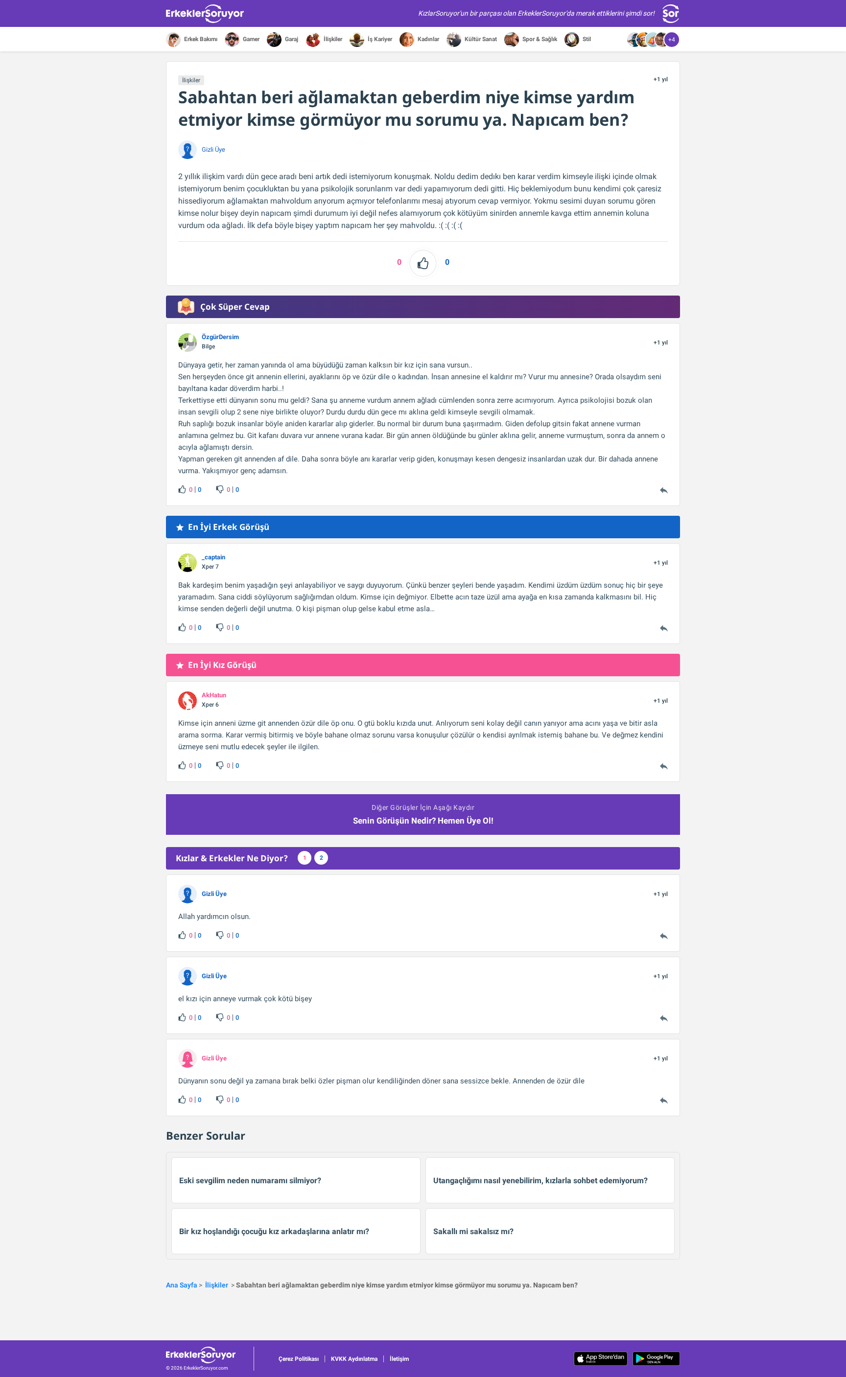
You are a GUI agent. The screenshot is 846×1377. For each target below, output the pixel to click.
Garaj (290, 39)
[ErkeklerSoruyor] (210, 1355)
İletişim (399, 1358)
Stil (586, 39)
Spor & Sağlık (539, 39)
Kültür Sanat (480, 39)
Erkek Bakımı (200, 39)
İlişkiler (332, 39)
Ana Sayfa (181, 1285)
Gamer (250, 39)
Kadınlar (427, 39)
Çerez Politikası (299, 1358)
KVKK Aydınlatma (354, 1358)
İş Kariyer (379, 39)
